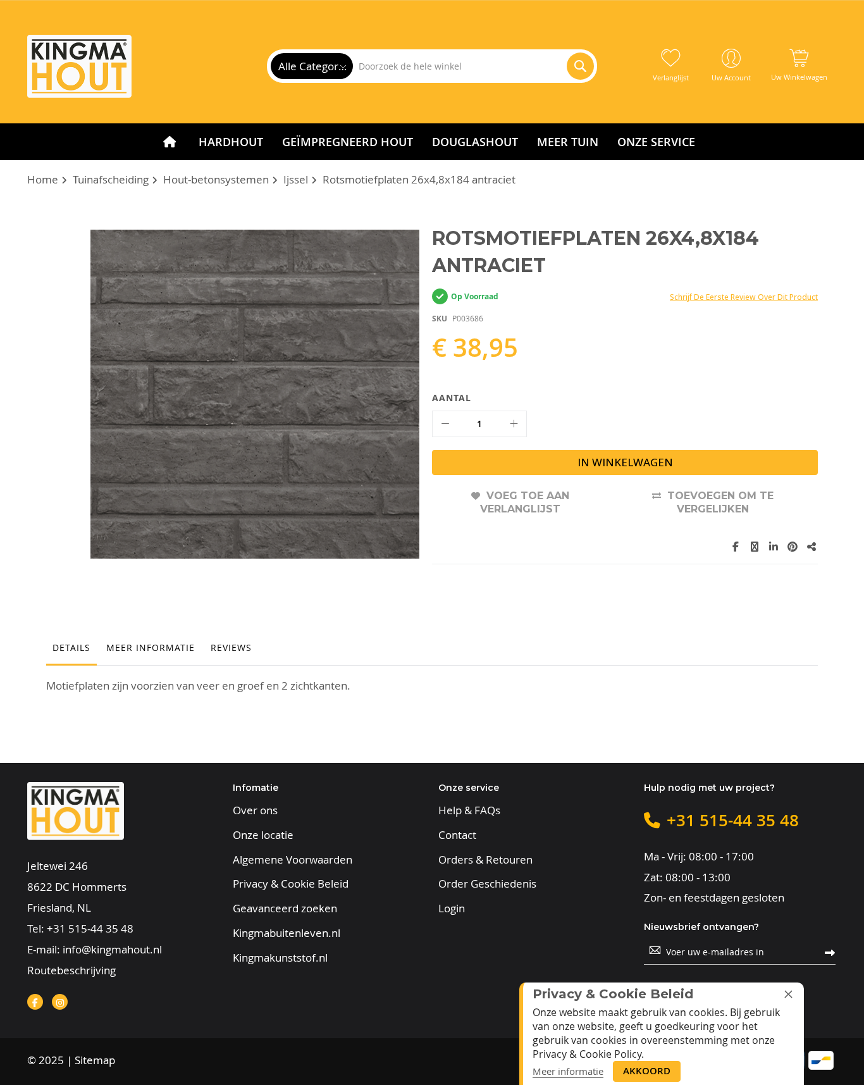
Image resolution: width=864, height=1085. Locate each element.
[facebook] (35, 1002)
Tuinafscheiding (111, 179)
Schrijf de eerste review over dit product (744, 297)
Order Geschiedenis (487, 884)
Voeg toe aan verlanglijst (524, 503)
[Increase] (513, 424)
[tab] (71, 651)
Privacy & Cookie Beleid (291, 884)
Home (42, 179)
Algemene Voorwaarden (292, 860)
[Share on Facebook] (735, 546)
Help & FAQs (469, 810)
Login (451, 908)
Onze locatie (263, 835)
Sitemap (95, 1060)
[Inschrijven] (830, 951)
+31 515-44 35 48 (90, 928)
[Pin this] (792, 546)
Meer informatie (150, 648)
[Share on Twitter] (754, 546)
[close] (788, 993)
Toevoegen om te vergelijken (720, 503)
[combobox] (473, 66)
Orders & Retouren (485, 860)
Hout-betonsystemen (216, 179)
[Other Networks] (811, 546)
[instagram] (60, 1002)
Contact (457, 835)
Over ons (255, 810)
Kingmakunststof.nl (280, 958)
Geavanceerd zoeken (285, 908)
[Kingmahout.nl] (79, 66)
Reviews (231, 648)
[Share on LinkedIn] (773, 546)
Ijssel (295, 179)
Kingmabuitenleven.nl (286, 933)
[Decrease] (445, 424)
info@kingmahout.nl (112, 949)
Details (71, 648)
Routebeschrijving (71, 970)
